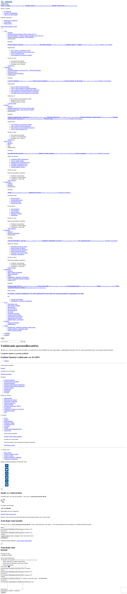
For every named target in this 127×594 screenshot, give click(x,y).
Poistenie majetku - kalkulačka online (18, 329)
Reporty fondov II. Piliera (18, 248)
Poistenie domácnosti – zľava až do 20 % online (21, 109)
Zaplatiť (3, 368)
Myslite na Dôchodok (13, 233)
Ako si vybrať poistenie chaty (19, 129)
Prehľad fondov (15, 198)
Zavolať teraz (12, 514)
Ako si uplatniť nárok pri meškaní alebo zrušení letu (25, 90)
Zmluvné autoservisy (10, 403)
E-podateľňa (7, 11)
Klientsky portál (12, 26)
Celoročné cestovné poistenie (15, 73)
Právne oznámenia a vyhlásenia (12, 457)
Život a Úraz (7, 141)
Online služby (4, 4)
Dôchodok (7, 230)
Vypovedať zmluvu (8, 565)
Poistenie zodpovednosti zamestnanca (14, 386)
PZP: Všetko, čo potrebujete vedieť (20, 50)
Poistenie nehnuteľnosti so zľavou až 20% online (21, 108)
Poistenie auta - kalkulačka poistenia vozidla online (21, 327)
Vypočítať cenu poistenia (105, 44)
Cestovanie (7, 67)
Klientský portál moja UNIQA (12, 406)
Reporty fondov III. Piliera (18, 251)
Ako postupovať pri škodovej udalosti (21, 124)
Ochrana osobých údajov (14, 315)
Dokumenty (14, 215)
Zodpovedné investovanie (15, 318)
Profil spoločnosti (12, 310)
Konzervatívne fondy (17, 200)
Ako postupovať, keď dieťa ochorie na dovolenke (24, 91)
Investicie (10, 185)
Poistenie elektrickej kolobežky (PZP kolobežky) (21, 37)
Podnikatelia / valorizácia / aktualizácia (18, 277)
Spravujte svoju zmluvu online (19, 253)
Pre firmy (6, 392)
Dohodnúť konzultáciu (103, 153)
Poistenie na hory (12, 72)
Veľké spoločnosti (12, 274)
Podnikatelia (7, 269)
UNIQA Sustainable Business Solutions (18, 278)
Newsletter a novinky (13, 313)
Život (9, 144)
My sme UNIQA (12, 308)
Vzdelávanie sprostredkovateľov (13, 429)
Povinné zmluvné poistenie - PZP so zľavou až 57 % (22, 34)
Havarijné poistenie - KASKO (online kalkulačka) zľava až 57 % (25, 35)
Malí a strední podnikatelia (15, 272)
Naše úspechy (11, 307)
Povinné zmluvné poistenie (11, 381)
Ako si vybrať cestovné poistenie (20, 87)
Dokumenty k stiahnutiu (10, 20)
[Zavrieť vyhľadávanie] (24, 341)
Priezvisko (3, 531)
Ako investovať (15, 209)
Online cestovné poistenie (15, 330)
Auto (5, 31)
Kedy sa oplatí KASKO (17, 53)
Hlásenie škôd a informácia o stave (20, 162)
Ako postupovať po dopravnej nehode (21, 55)
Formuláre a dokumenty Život (19, 164)
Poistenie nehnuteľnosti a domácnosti (14, 384)
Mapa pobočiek (8, 421)
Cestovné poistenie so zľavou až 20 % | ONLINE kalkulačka (24, 70)
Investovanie (7, 182)
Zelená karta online (9, 410)
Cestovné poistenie (9, 380)
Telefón (3, 534)
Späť (2, 338)
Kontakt (6, 419)
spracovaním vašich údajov (24, 540)
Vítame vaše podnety (13, 322)
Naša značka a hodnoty (14, 305)
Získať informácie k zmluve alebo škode (14, 561)
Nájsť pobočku (12, 180)
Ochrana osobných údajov (11, 454)
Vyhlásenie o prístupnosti (11, 459)
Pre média (10, 312)
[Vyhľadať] (1, 28)
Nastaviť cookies (8, 456)
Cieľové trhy (7, 430)
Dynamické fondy (16, 201)
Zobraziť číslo (4, 514)
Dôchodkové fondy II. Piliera (19, 246)
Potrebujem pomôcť (6, 374)
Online (6, 326)
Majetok (6, 105)
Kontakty (6, 321)
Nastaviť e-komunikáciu (10, 13)
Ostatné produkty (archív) (18, 167)
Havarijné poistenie (9, 383)
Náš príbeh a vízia (12, 304)
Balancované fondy (16, 203)
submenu (10, 32)
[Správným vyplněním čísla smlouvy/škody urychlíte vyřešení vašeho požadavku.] (9, 566)
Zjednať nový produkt (20, 560)
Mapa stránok (8, 452)
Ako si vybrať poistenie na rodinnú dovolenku (23, 88)
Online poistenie (8, 404)
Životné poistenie (9, 388)
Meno (2, 527)
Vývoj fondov (15, 210)
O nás (5, 302)
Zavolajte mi (11, 65)
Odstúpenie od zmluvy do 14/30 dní (14, 409)
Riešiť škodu (4, 26)
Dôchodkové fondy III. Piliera (19, 249)
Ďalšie (9, 275)
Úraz (9, 146)
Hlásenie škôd (8, 398)
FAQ (5, 412)
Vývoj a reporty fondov (17, 161)
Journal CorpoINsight (17, 299)
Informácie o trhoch (16, 213)
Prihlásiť (6, 361)
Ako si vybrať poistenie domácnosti (20, 126)
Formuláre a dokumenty (17, 254)
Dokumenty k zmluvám (10, 401)
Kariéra (6, 427)
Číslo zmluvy (4, 566)
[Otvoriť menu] (2, 28)
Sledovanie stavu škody (10, 400)
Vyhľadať (7, 333)
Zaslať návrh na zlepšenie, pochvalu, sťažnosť (15, 563)
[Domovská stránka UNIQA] (6, 2)
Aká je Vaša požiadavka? (7, 558)
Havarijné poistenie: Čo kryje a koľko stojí (22, 52)
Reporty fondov (15, 212)
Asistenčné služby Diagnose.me (19, 159)
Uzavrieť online (12, 103)
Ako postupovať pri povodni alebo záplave (22, 127)
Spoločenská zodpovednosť (15, 316)
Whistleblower (12, 324)
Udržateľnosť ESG (9, 424)
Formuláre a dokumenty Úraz (19, 165)
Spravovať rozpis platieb (11, 14)
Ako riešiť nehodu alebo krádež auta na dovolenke (25, 93)
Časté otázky (7, 22)
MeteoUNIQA (8, 23)
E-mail (2, 580)
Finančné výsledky (9, 423)
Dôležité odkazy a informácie (16, 319)
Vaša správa (4, 589)
